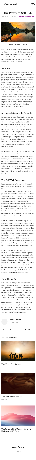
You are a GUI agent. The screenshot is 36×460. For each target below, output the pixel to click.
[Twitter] (18, 452)
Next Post (29, 330)
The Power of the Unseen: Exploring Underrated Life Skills (16, 430)
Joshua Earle (17, 44)
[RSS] (21, 452)
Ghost (21, 455)
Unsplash (25, 44)
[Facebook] (15, 452)
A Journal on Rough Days (11, 396)
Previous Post (8, 330)
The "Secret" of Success (11, 364)
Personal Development (26, 16)
